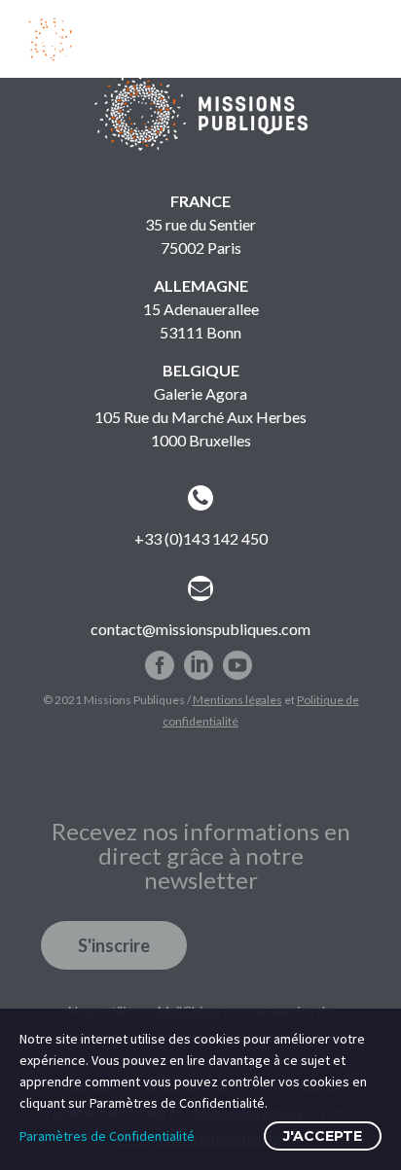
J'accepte (322, 1136)
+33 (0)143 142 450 (201, 538)
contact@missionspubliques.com (200, 629)
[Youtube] (237, 657)
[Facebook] (159, 657)
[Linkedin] (198, 657)
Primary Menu (363, 38)
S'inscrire (114, 945)
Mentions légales (237, 699)
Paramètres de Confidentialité (107, 1136)
